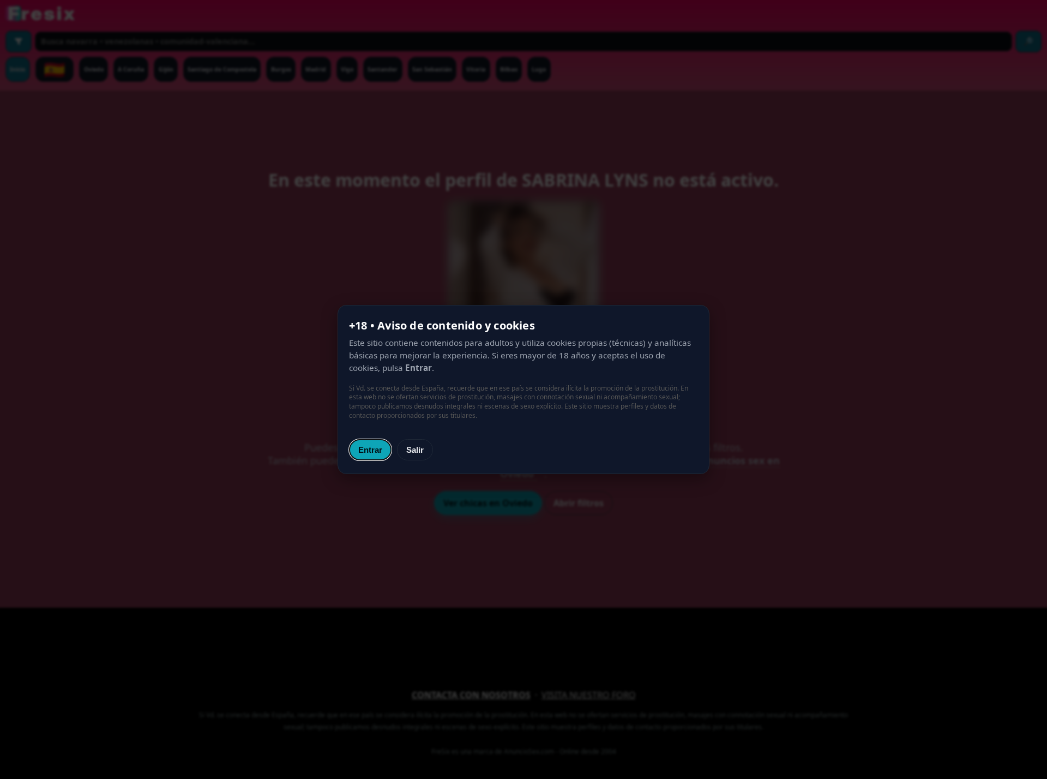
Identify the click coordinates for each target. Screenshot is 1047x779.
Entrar (370, 449)
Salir (415, 449)
